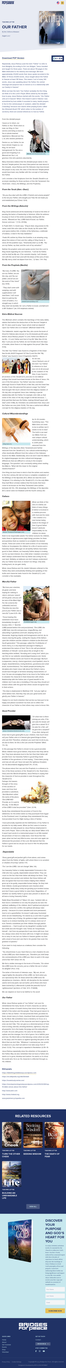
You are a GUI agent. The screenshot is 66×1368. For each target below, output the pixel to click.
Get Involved (6, 1345)
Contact (38, 1340)
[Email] (62, 58)
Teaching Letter (8, 1150)
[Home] (8, 2)
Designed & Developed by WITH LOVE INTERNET (33, 1365)
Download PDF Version (13, 58)
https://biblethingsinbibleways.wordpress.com (19, 1073)
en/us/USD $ (41, 1344)
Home (4, 1340)
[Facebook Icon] (36, 1351)
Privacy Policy (6, 1362)
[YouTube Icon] (44, 1351)
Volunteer (5, 1352)
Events (4, 1347)
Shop (4, 1350)
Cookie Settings (16, 1362)
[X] (58, 58)
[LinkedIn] (60, 58)
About (4, 1342)
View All (33, 1207)
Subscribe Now (55, 1311)
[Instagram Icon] (39, 1351)
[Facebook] (56, 58)
